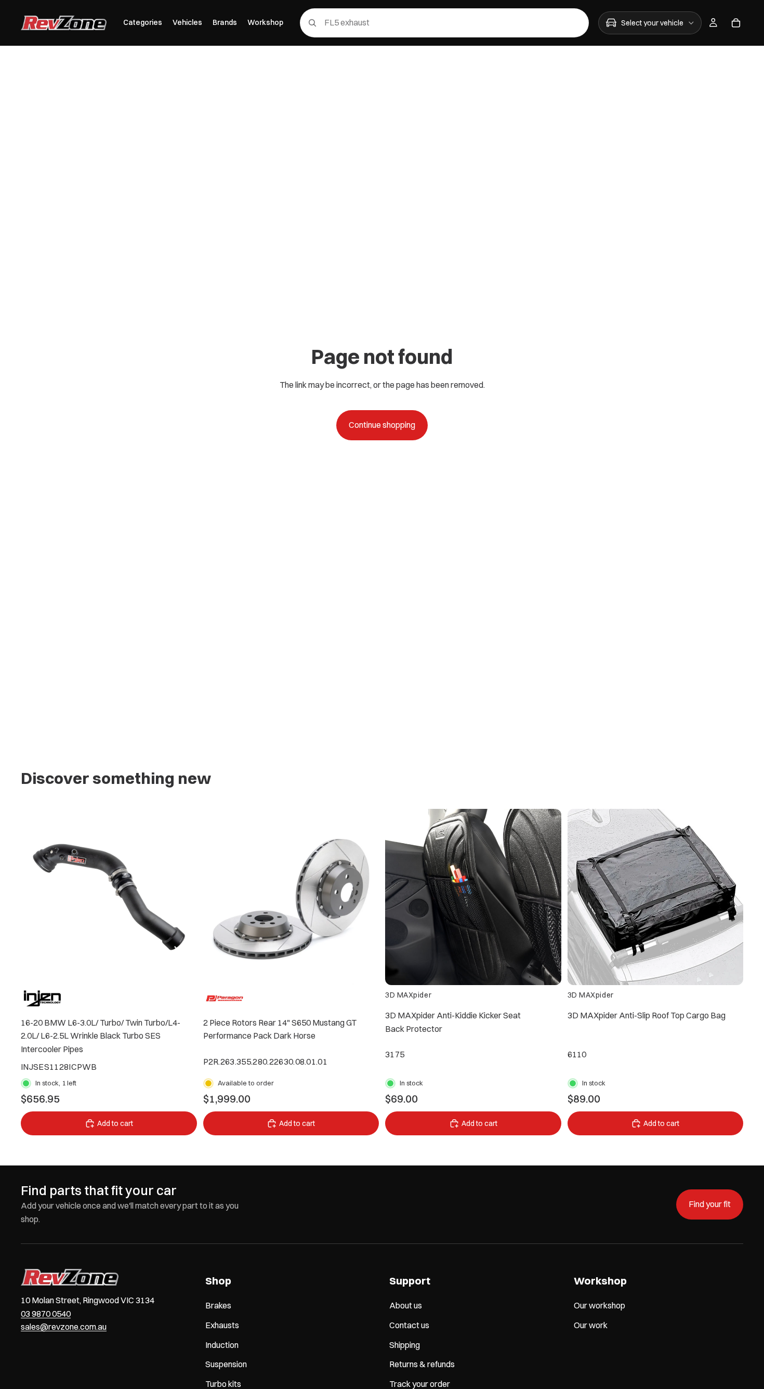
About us (405, 1305)
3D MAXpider (408, 995)
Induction (222, 1344)
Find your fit (710, 1204)
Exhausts (222, 1325)
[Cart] (736, 22)
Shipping (404, 1344)
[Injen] (42, 998)
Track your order (419, 1384)
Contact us (409, 1325)
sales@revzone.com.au (64, 1326)
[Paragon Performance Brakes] (224, 998)
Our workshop (599, 1305)
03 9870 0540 (46, 1313)
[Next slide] (181, 896)
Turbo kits (223, 1384)
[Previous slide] (36, 896)
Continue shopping (382, 425)
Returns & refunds (422, 1364)
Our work (591, 1325)
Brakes (218, 1305)
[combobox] (429, 22)
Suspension (226, 1364)
